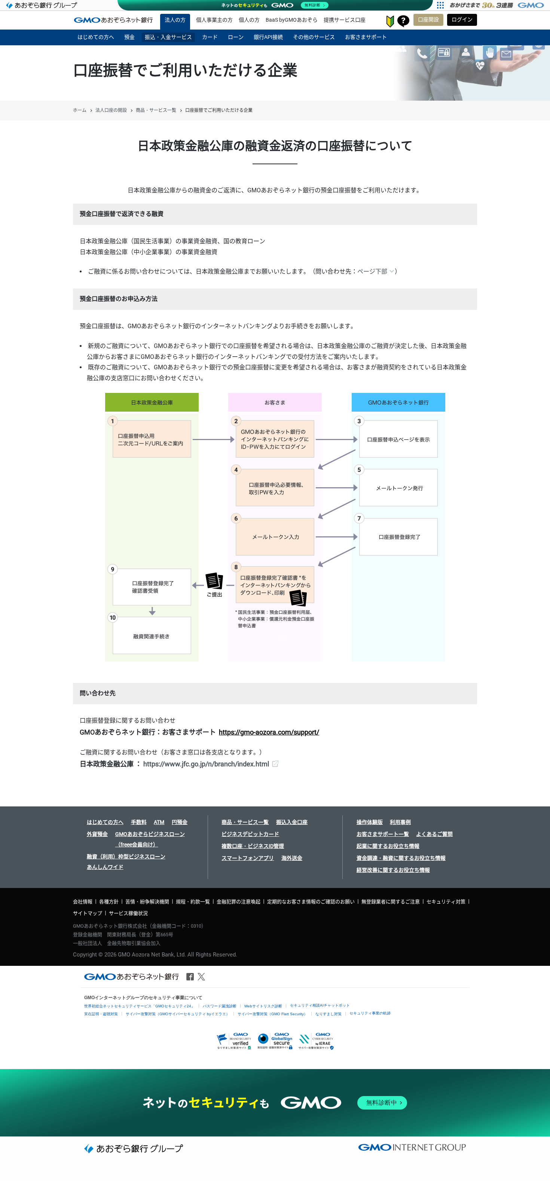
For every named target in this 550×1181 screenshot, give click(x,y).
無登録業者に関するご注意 (390, 901)
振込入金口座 (292, 822)
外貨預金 (97, 834)
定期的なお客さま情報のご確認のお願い (311, 901)
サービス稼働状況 (128, 913)
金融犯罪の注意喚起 (238, 901)
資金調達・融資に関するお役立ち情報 (401, 858)
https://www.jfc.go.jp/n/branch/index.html (206, 764)
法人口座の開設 (111, 110)
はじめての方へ (105, 822)
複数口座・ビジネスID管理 (252, 846)
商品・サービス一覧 (156, 110)
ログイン (462, 19)
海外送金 (291, 858)
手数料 (139, 822)
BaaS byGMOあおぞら (292, 20)
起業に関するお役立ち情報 (388, 846)
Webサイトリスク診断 (263, 1006)
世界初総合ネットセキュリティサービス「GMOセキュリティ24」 (139, 1006)
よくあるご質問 (434, 834)
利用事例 (400, 822)
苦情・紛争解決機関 (147, 901)
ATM (159, 822)
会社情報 (82, 901)
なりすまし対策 (328, 1014)
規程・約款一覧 (193, 901)
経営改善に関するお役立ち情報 (393, 870)
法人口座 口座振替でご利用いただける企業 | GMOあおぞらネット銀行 (113, 20)
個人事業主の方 (214, 20)
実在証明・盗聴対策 (101, 1014)
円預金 (179, 822)
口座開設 (428, 19)
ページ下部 (372, 271)
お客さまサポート (403, 21)
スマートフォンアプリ (247, 858)
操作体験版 (370, 822)
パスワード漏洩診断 (219, 1006)
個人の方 (249, 20)
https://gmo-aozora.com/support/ (269, 732)
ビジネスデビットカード (250, 834)
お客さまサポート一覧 (383, 834)
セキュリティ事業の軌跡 (370, 1013)
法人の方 (175, 20)
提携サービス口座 (345, 20)
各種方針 (109, 901)
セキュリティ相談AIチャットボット (320, 1005)
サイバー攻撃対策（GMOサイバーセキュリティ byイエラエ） (178, 1014)
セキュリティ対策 (446, 901)
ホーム (79, 110)
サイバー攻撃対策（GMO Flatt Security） (273, 1014)
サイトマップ (87, 913)
